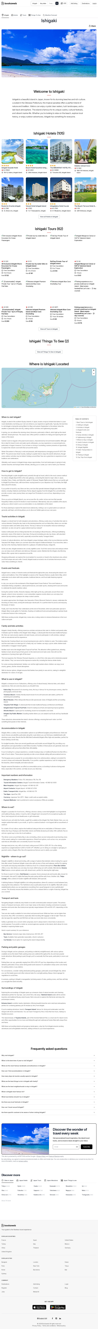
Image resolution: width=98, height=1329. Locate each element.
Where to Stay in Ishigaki (85, 440)
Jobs (3, 1292)
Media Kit (36, 1292)
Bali (66, 1270)
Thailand (36, 1248)
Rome (3, 1270)
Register (4, 1288)
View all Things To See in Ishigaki (49, 352)
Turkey (4, 1244)
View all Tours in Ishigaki (49, 329)
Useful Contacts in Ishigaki (85, 442)
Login (66, 1284)
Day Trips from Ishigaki (85, 457)
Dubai (66, 1262)
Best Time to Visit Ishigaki (85, 422)
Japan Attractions (52, 1180)
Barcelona (36, 1270)
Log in (94, 3)
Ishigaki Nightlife (83, 447)
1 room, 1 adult (53, 3)
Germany (68, 1248)
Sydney (4, 1273)
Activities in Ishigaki (83, 427)
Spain (35, 1240)
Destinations (5, 1284)
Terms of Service (54, 1156)
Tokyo (67, 1266)
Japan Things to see (70, 1180)
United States (69, 1240)
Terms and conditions (49, 1326)
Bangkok (4, 1262)
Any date (43, 3)
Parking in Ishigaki (83, 455)
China (3, 1248)
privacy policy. (23, 1161)
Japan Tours (37, 1180)
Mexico (67, 1244)
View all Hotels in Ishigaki (49, 217)
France (4, 1240)
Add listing (36, 1284)
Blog (66, 1288)
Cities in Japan (8, 1180)
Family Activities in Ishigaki (85, 435)
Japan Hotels (23, 1180)
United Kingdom (7, 1251)
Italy (34, 1244)
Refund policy (61, 1326)
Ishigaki (34, 3)
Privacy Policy (41, 1156)
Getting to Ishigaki (83, 425)
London (35, 1262)
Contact (35, 1288)
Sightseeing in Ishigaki (84, 437)
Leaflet (77, 407)
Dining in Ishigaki (82, 445)
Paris (3, 1266)
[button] (93, 370)
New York (36, 1266)
